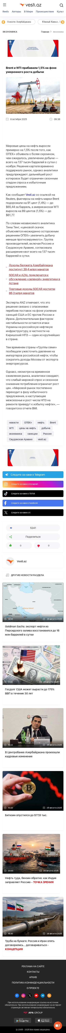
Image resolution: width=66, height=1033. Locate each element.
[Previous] (3, 22)
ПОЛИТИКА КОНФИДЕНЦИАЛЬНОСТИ (33, 982)
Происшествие (45, 11)
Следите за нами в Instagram (24, 484)
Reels (6, 11)
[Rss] (49, 995)
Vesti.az (30, 194)
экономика (15, 433)
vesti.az (42, 439)
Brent (53, 422)
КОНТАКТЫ (33, 971)
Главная (45, 32)
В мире (28, 11)
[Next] (63, 22)
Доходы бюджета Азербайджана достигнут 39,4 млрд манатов (31, 267)
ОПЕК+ (28, 422)
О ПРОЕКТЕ (33, 988)
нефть (41, 422)
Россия (47, 433)
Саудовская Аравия (20, 439)
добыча (45, 428)
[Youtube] (36, 995)
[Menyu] (5, 5)
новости (14, 422)
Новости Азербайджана (19, 22)
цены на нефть (27, 428)
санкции (33, 433)
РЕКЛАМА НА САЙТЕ (33, 966)
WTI (11, 428)
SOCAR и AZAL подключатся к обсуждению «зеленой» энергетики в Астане (34, 279)
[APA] (33, 1012)
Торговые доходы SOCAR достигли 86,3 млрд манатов (32, 291)
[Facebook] (17, 995)
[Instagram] (23, 995)
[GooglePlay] (22, 1020)
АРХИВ (33, 977)
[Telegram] (43, 995)
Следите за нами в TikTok (23, 493)
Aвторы (16, 11)
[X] (30, 995)
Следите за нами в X (20, 512)
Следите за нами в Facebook (24, 503)
